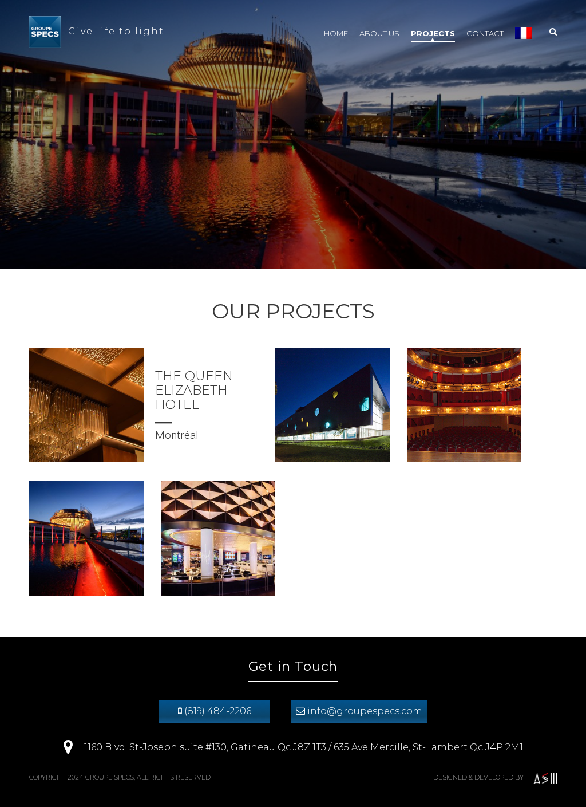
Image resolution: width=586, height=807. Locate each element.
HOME (336, 33)
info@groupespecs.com (363, 711)
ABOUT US (379, 33)
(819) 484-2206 (216, 711)
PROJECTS (433, 33)
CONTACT (485, 33)
